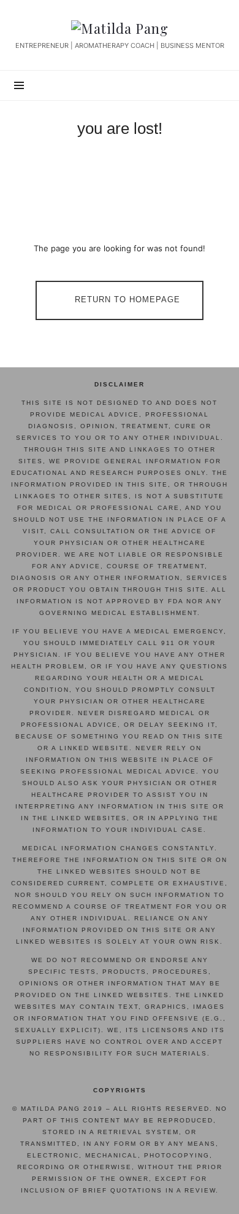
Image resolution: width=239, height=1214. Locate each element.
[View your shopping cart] (214, 85)
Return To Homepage (127, 300)
